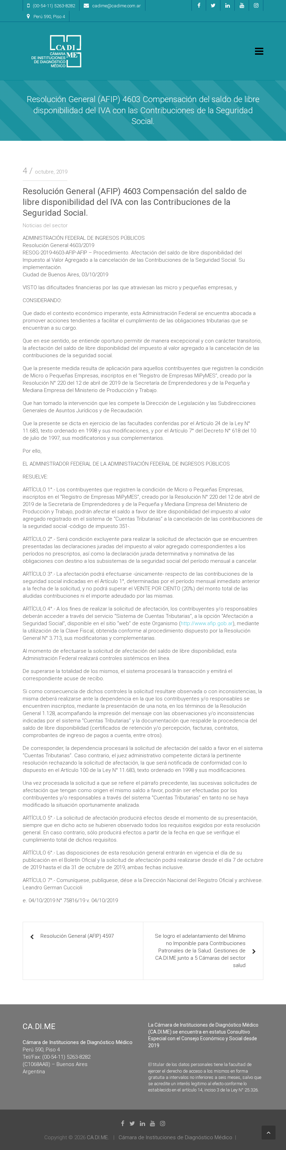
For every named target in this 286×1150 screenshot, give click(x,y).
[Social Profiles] (199, 5)
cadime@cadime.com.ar (116, 5)
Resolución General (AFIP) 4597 (77, 936)
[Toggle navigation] (259, 51)
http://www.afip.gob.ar (207, 623)
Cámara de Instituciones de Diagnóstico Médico (175, 1137)
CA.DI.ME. (98, 1137)
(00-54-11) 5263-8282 (54, 5)
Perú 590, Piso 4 (49, 16)
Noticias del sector (45, 225)
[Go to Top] (269, 1133)
